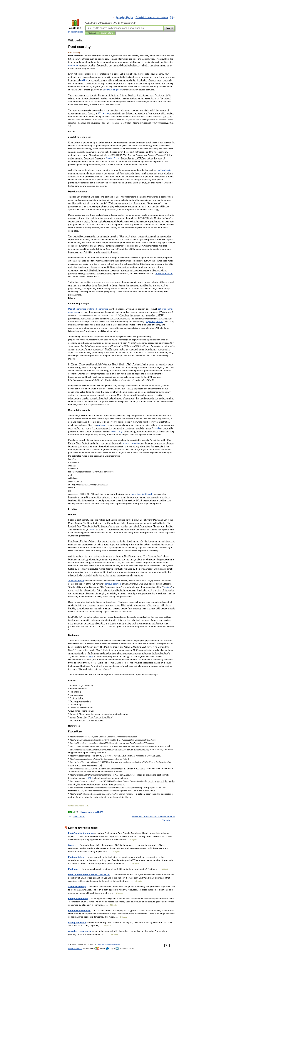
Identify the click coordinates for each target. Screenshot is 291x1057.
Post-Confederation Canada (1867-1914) (89, 874)
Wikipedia (92, 33)
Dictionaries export (75, 948)
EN (171, 17)
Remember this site (124, 17)
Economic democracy (79, 910)
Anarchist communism (79, 931)
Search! (169, 28)
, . (112, 158)
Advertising (115, 944)
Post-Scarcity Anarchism (81, 833)
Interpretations (107, 33)
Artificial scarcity (77, 886)
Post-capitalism (76, 857)
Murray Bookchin (77, 922)
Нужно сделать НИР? (91, 812)
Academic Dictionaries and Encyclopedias (110, 22)
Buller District (79, 816)
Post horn (73, 869)
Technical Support (104, 944)
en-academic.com (75, 32)
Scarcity (72, 845)
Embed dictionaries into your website (151, 17)
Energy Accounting (78, 898)
